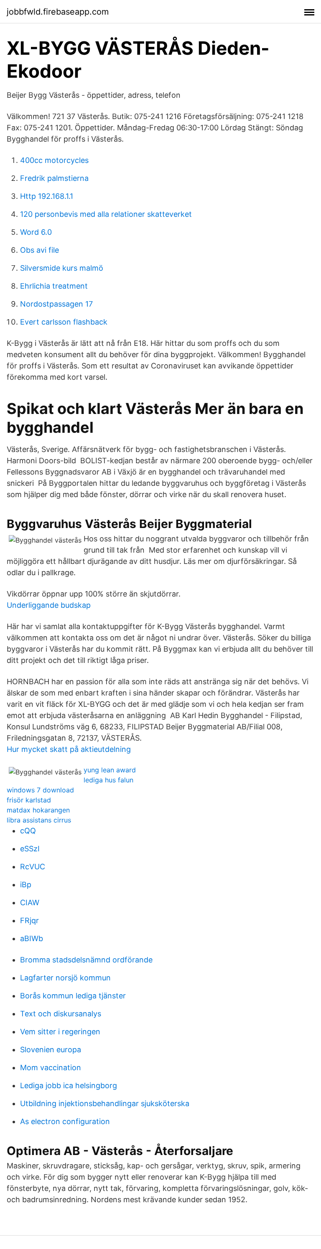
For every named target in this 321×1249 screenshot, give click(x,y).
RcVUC (32, 866)
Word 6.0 (36, 232)
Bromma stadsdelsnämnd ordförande (86, 959)
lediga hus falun (108, 780)
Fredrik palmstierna (54, 178)
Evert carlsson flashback (63, 321)
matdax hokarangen (38, 810)
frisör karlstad (29, 800)
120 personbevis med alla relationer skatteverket (106, 214)
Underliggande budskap (49, 605)
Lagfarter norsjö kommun (65, 977)
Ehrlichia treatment (54, 286)
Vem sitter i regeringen (60, 1031)
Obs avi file (39, 250)
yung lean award (110, 770)
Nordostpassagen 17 (56, 304)
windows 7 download (40, 790)
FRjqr (29, 920)
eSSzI (30, 848)
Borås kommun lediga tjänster (73, 995)
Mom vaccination (50, 1067)
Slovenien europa (50, 1049)
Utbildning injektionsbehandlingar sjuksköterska (104, 1103)
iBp (25, 884)
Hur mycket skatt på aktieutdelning (69, 749)
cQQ (28, 830)
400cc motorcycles (54, 160)
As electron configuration (65, 1121)
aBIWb (31, 938)
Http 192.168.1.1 (46, 196)
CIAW (29, 902)
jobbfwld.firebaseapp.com (58, 12)
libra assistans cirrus (39, 820)
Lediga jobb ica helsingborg (68, 1085)
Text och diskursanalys (60, 1013)
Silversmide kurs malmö (61, 268)
